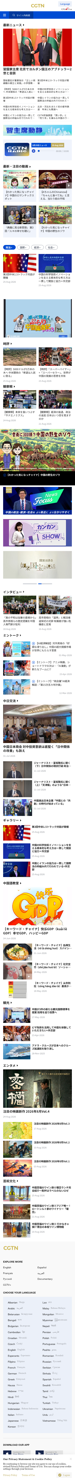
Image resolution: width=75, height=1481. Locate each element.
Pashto (50, 1349)
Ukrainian (54, 1408)
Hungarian (18, 1402)
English (7, 1267)
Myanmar (55, 1320)
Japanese (17, 1420)
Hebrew (15, 1391)
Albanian (16, 1302)
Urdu (48, 1414)
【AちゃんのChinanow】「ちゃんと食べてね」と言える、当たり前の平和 (54, 195)
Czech (15, 1343)
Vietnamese (55, 1420)
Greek (16, 1379)
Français (8, 1273)
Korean (16, 1426)
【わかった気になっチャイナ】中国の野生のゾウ (55, 229)
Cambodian (16, 1332)
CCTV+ (7, 1284)
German (17, 1373)
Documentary (45, 1278)
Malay (54, 1308)
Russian (52, 1361)
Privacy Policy (10, 1475)
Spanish (52, 1379)
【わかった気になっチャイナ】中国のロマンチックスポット (19, 195)
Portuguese (54, 1343)
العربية (41, 1273)
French (16, 1367)
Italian (15, 1414)
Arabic (15, 1308)
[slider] (39, 151)
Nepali (49, 1326)
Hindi (13, 1397)
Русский (7, 1278)
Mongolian (53, 1314)
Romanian (53, 1355)
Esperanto (19, 1355)
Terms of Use (28, 1475)
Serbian (51, 1367)
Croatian (17, 1338)
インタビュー (12, 592)
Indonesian (23, 1408)
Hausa (15, 1385)
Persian (51, 1332)
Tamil (49, 1391)
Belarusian (20, 1314)
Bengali (15, 1320)
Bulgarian (19, 1326)
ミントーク (11, 635)
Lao (47, 1302)
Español (42, 1267)
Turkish (51, 1402)
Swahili (52, 1385)
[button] (6, 468)
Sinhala (50, 1373)
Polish (50, 1338)
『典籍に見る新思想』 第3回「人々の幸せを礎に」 (19, 229)
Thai (47, 1397)
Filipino (16, 1361)
